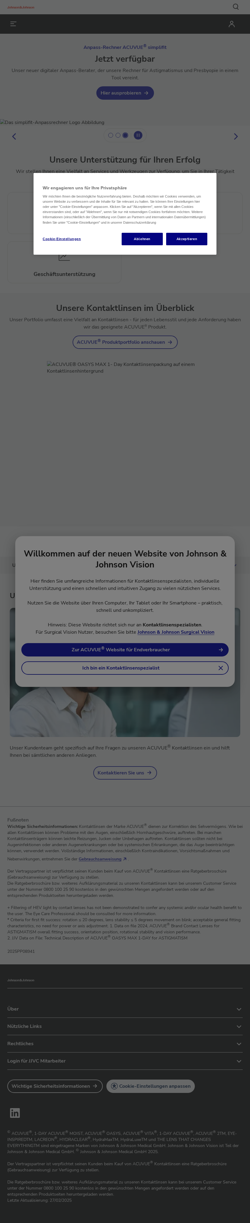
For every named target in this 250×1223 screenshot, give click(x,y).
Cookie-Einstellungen (62, 238)
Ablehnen (142, 238)
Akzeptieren (187, 238)
